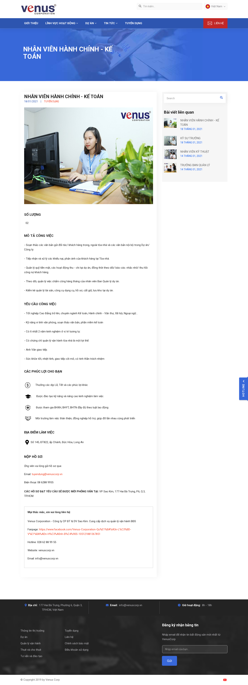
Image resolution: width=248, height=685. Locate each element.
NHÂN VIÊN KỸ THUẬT (194, 151)
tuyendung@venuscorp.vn (47, 474)
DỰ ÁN (89, 23)
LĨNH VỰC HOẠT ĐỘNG (60, 23)
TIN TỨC (109, 23)
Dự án (24, 637)
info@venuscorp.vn (130, 605)
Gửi (169, 661)
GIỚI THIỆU (31, 23)
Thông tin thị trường (32, 630)
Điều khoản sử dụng (76, 649)
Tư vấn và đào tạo (31, 656)
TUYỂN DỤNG (133, 23)
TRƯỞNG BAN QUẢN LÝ (195, 165)
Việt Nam (216, 6)
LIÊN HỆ (219, 23)
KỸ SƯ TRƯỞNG (190, 138)
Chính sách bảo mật (77, 643)
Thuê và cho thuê (31, 649)
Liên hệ (69, 637)
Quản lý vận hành (31, 643)
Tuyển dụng (71, 630)
